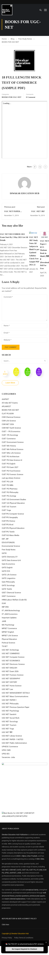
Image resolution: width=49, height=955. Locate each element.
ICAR (4, 603)
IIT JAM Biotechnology (11, 610)
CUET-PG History (8, 521)
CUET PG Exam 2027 (10, 467)
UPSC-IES (5, 754)
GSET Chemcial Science (11, 593)
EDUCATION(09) (8, 542)
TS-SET (5, 646)
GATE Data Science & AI (11, 560)
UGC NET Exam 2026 (10, 671)
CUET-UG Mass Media (10, 535)
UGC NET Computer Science (13, 657)
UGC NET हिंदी (7, 732)
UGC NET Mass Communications (15, 696)
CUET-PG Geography (10, 517)
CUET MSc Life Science (11, 453)
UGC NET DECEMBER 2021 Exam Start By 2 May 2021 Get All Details (14, 237)
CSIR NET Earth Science (11, 428)
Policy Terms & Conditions (23, 938)
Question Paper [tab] (28, 371)
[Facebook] (35, 167)
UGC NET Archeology (10, 650)
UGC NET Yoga (8, 729)
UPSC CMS (6, 750)
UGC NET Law (7, 689)
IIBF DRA (5, 607)
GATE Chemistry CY (9, 557)
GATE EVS (6, 571)
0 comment (30, 97)
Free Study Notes (25, 39)
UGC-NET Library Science (12, 736)
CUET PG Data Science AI (12, 460)
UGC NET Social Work (10, 718)
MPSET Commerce (9, 628)
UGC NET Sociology (10, 721)
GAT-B (4, 553)
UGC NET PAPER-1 (9, 700)
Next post (41, 207)
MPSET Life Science (10, 636)
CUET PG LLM (7, 482)
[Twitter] (40, 167)
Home (4, 39)
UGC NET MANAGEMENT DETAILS (16, 693)
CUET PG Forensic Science (12, 474)
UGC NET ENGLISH (9, 668)
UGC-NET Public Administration (14, 743)
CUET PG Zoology (9, 496)
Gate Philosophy (8, 582)
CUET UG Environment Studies (14, 499)
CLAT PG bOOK (8, 414)
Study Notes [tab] (16, 371)
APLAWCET (6, 406)
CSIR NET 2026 (8, 424)
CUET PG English (8, 464)
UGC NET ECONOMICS (11, 661)
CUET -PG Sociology (10, 435)
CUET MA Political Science (12, 449)
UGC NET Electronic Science (13, 664)
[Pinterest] (45, 167)
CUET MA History (9, 446)
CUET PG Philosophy (10, 492)
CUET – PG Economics (11, 431)
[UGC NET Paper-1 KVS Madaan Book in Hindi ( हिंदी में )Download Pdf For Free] (44, 235)
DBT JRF (5, 539)
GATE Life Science (9, 575)
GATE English (7, 567)
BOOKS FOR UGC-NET (10, 42)
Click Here (5, 925)
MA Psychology (8, 625)
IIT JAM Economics (9, 614)
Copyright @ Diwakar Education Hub (15, 933)
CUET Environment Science (13, 442)
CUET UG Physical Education (13, 503)
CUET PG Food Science (11, 471)
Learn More (10, 383)
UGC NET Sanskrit (9, 714)
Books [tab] (5, 372)
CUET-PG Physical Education (13, 528)
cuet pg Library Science (11, 478)
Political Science (8, 643)
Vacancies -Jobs (8, 757)
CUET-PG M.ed (7, 525)
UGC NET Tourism (9, 725)
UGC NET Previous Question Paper (15, 707)
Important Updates (9, 618)
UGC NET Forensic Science (12, 675)
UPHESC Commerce (10, 747)
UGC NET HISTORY (9, 682)
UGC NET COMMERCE (11, 653)
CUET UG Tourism (9, 507)
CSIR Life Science (9, 421)
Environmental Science (11, 546)
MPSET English (8, 632)
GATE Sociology (8, 585)
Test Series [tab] (39, 371)
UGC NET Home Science (11, 686)
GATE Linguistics (8, 578)
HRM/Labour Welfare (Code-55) (14, 600)
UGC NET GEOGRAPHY (11, 678)
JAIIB (4, 621)
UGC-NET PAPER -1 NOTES (12, 739)
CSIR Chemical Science (11, 417)
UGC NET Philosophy (10, 704)
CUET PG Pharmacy (9, 489)
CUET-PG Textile (8, 532)
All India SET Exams (10, 403)
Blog (12, 39)
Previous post (9, 207)
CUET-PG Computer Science (13, 514)
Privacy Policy (7, 938)
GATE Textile (7, 589)
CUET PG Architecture (10, 456)
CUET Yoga (6, 510)
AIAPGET (5, 399)
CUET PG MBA (7, 485)
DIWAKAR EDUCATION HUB (24, 193)
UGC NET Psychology (10, 711)
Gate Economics (8, 564)
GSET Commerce (8, 596)
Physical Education (9, 639)
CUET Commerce (9, 439)
